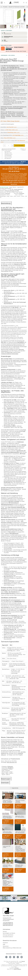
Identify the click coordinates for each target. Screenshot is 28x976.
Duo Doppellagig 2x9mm (12, 135)
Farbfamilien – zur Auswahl (8, 55)
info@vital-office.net (8, 924)
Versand (21, 163)
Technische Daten (16, 116)
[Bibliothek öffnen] (5, 898)
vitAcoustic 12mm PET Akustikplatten (19, 816)
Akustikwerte (4, 113)
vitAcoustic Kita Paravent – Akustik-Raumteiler (7, 866)
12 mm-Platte (22, 430)
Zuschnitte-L (9, 127)
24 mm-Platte (22, 431)
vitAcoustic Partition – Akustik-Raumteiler (20, 801)
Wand (20, 193)
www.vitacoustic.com (12, 762)
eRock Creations (17, 969)
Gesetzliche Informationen (10, 940)
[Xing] (18, 957)
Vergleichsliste (15, 788)
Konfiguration (19, 113)
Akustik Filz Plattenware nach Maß (12, 190)
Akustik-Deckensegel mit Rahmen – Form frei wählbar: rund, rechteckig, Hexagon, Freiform (7, 883)
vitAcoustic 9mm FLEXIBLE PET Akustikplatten (19, 866)
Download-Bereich (17, 744)
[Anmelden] (24, 2)
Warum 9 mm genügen (18, 112)
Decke (23, 193)
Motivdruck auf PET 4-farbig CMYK (13, 141)
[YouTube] (10, 957)
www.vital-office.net (8, 925)
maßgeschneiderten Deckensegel (9, 353)
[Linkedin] (22, 957)
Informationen (6, 929)
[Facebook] (6, 957)
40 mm (8, 540)
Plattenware (7, 193)
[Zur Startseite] (14, 2)
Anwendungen (11, 113)
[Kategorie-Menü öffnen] (2, 3)
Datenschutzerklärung (11, 953)
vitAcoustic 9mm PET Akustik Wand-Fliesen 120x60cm (7, 817)
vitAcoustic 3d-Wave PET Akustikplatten (20, 832)
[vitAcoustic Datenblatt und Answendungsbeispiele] (14, 898)
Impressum (19, 953)
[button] (6, 203)
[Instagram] (14, 957)
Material (13, 115)
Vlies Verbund (10, 132)
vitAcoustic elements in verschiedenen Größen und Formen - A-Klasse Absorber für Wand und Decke (20, 849)
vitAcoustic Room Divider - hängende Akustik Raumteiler (7, 801)
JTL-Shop (17, 968)
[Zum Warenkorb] (26, 2)
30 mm (2, 540)
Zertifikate (8, 116)
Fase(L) (9, 129)
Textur (8, 138)
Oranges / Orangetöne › (19, 47)
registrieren (24, 174)
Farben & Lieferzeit (5, 115)
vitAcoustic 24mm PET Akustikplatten (7, 832)
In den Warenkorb (19, 145)
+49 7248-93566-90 (8, 922)
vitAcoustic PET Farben (7, 847)
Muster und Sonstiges (11, 741)
